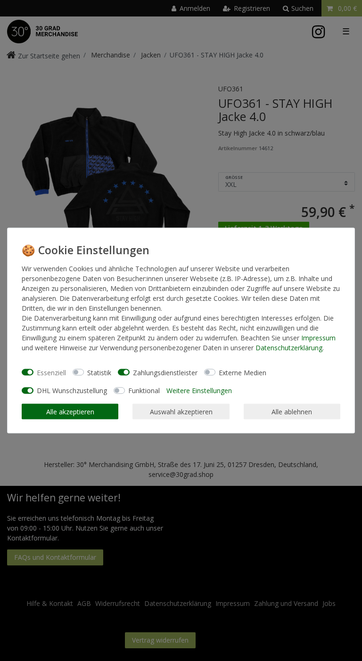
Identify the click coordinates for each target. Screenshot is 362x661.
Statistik (99, 372)
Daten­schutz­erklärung (288, 347)
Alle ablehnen (292, 411)
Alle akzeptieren (70, 411)
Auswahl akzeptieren (181, 411)
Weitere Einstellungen (199, 390)
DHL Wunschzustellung (72, 390)
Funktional (144, 390)
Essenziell (51, 372)
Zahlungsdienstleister (165, 372)
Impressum (318, 337)
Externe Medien (242, 372)
